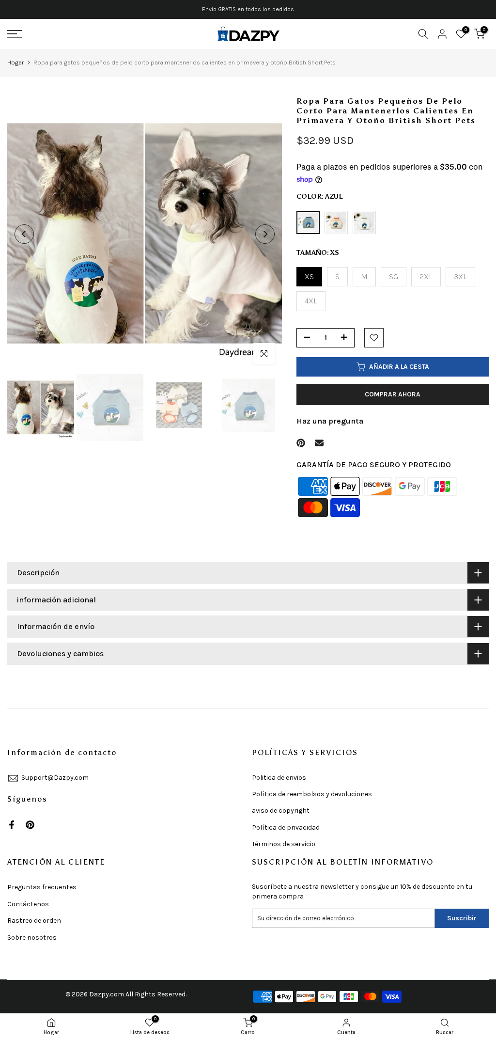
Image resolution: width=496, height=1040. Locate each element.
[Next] (265, 234)
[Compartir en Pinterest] (300, 443)
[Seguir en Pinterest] (30, 825)
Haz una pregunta (329, 420)
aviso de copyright (281, 810)
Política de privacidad (286, 827)
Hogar (15, 62)
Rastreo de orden (34, 920)
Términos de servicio (283, 844)
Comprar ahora (392, 394)
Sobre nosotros (32, 937)
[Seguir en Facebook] (11, 825)
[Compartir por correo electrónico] (319, 443)
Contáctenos (28, 904)
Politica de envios (279, 777)
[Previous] (24, 234)
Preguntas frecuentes (42, 887)
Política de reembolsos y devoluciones (312, 794)
